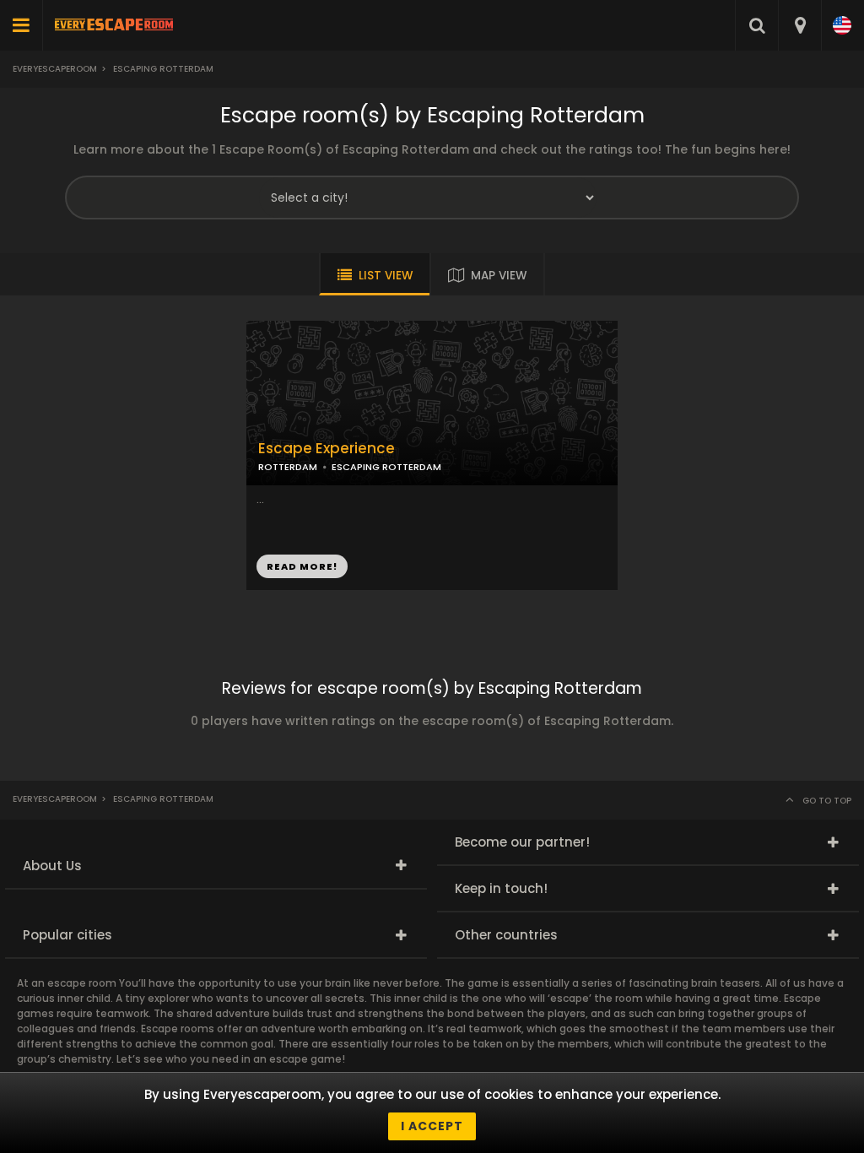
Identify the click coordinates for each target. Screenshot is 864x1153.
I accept (432, 1126)
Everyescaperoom (55, 68)
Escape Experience (326, 448)
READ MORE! (302, 566)
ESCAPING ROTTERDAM (386, 467)
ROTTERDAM (287, 467)
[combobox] (799, 25)
